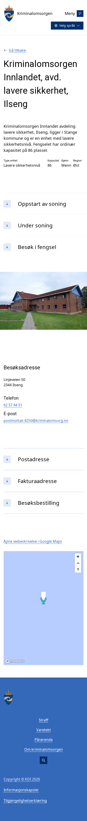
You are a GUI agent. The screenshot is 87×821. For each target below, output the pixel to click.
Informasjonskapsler (21, 789)
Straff (43, 720)
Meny (70, 13)
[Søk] (43, 760)
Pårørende (44, 739)
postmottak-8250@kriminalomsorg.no (36, 420)
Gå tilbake (17, 50)
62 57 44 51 (13, 404)
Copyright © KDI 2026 (22, 779)
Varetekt (43, 729)
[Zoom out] (78, 563)
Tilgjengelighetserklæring (25, 800)
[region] (43, 608)
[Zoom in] (78, 556)
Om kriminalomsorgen (43, 749)
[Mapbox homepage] (15, 661)
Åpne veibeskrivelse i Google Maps (33, 541)
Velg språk (67, 25)
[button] (44, 600)
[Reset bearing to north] (78, 569)
